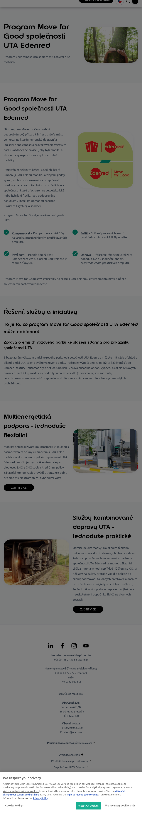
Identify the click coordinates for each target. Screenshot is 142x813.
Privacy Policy (40, 798)
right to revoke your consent (82, 794)
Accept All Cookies (88, 805)
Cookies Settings (14, 805)
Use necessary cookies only (120, 805)
